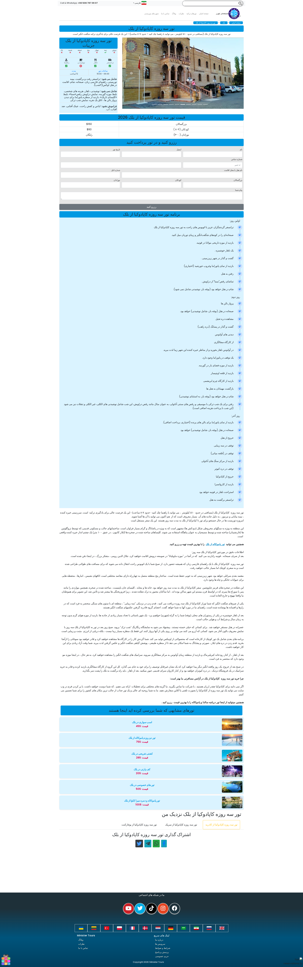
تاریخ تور (116, 149)
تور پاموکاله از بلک (215, 544)
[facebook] (174, 908)
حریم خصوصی (162, 956)
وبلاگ (80, 939)
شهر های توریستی (151, 13)
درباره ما (159, 939)
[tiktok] (151, 908)
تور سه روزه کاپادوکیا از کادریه (221, 824)
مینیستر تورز (228, 14)
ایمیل (179, 149)
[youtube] (128, 908)
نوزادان (117, 180)
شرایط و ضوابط (162, 948)
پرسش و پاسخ (162, 952)
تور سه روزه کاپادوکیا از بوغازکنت (139, 824)
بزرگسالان (238, 180)
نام (241, 149)
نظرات (181, 13)
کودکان (178, 180)
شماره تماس (236, 159)
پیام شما (238, 190)
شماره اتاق (115, 170)
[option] (185, 73)
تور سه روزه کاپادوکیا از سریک (181, 824)
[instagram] (163, 908)
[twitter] (140, 908)
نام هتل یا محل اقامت (233, 170)
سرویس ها (160, 944)
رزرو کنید (151, 207)
